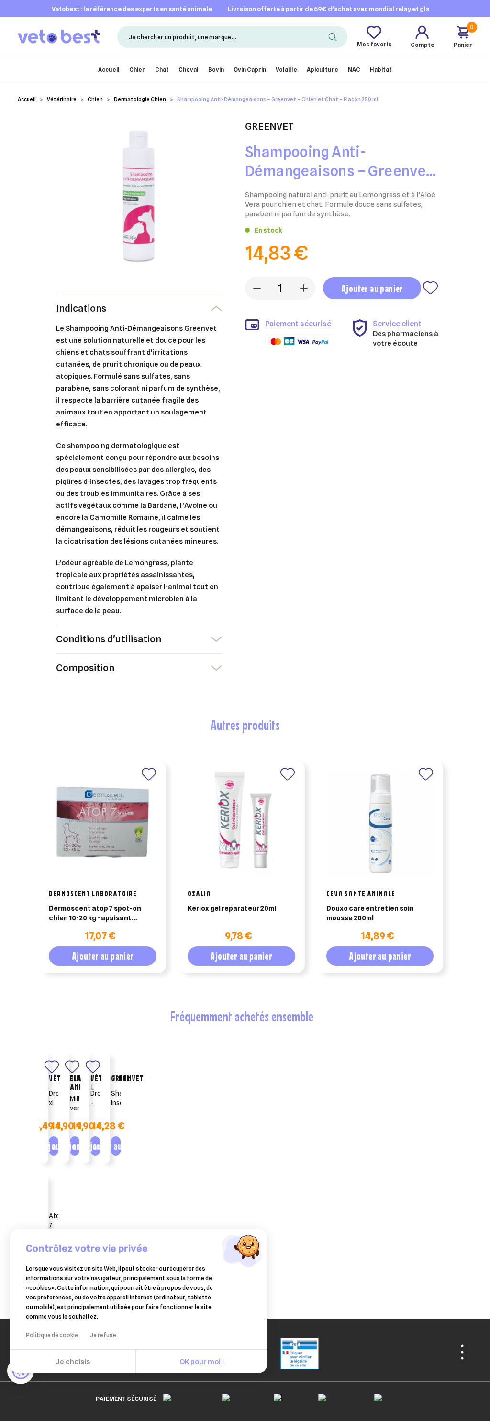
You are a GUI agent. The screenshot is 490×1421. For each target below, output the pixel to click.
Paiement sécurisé (126, 1398)
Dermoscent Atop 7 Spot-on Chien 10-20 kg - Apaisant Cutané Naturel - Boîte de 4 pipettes (95, 914)
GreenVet (127, 1078)
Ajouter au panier (372, 288)
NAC (354, 69)
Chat (162, 69)
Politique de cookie (52, 1335)
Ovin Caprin (250, 69)
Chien (137, 69)
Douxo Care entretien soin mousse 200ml (370, 913)
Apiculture (322, 69)
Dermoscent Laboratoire (93, 893)
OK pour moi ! (201, 1361)
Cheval (188, 69)
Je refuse (103, 1335)
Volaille (286, 69)
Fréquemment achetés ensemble (241, 1016)
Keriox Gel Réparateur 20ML (232, 908)
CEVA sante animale (360, 893)
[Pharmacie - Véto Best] (59, 36)
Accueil (109, 69)
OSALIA (199, 893)
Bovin (216, 69)
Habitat (381, 69)
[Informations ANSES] (287, 1353)
